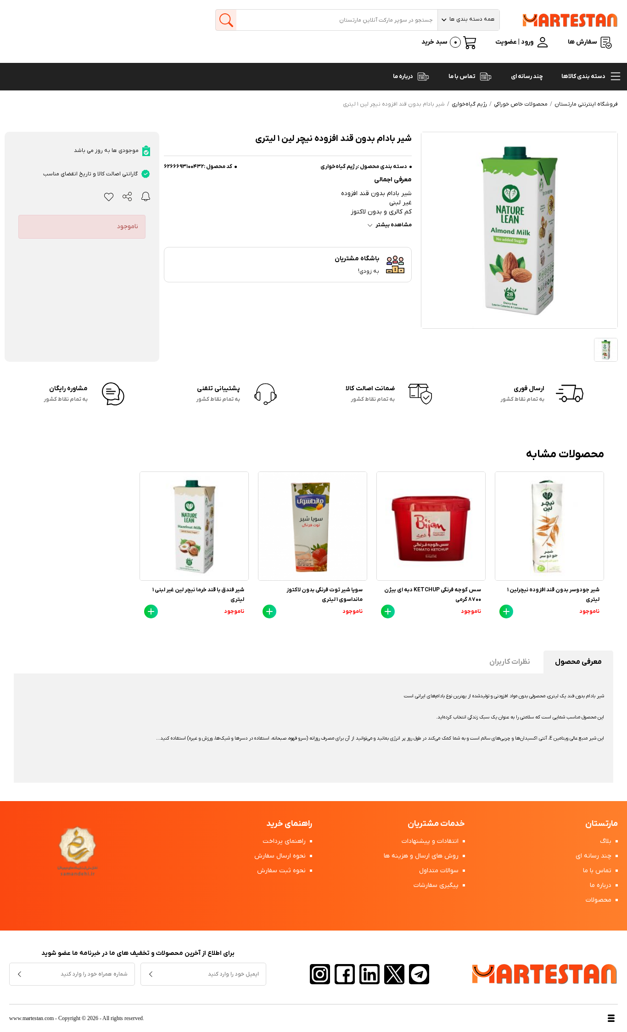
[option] (549, 547)
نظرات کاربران (509, 662)
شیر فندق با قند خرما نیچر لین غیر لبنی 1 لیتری (198, 594)
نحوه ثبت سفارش (282, 870)
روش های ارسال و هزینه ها (422, 856)
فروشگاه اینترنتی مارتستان (586, 104)
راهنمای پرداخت (285, 841)
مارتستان (601, 824)
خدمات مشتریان (436, 824)
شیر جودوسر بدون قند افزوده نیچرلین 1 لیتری (553, 594)
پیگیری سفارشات (437, 885)
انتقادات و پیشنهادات (431, 841)
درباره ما (403, 76)
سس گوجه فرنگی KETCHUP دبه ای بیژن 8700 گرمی (432, 594)
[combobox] (468, 20)
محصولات (599, 900)
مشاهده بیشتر (393, 225)
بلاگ (606, 841)
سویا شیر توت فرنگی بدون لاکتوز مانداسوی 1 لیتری (324, 594)
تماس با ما (462, 76)
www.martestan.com (31, 1018)
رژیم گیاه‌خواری (339, 166)
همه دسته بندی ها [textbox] (472, 19)
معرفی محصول (578, 662)
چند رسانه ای (527, 76)
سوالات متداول (439, 870)
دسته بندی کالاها (583, 76)
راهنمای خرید (289, 824)
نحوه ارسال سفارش (281, 856)
